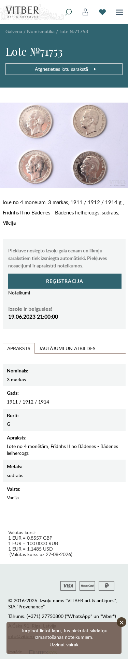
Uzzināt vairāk (64, 644)
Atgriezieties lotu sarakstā (61, 69)
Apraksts (18, 348)
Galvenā (13, 31)
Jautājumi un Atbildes (67, 348)
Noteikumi (19, 292)
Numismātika (41, 31)
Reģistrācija (64, 281)
